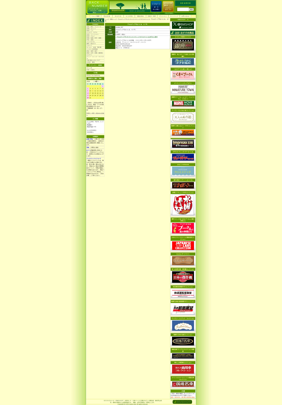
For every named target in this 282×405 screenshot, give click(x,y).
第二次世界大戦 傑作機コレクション (183, 269)
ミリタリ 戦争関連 (92, 49)
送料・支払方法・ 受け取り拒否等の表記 (183, 397)
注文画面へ (90, 132)
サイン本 (89, 68)
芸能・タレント (91, 28)
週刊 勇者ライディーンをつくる (183, 180)
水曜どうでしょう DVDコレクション (183, 192)
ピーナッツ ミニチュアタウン (183, 83)
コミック (156, 13)
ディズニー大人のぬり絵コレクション (183, 110)
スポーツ (89, 45)
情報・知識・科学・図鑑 (94, 38)
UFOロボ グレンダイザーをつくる (183, 152)
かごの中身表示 (91, 130)
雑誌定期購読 (169, 13)
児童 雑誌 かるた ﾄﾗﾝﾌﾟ (93, 60)
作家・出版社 (91, 70)
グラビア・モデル (92, 32)
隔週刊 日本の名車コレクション (183, 334)
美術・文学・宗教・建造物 (95, 53)
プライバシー (163, 16)
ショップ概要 (95, 16)
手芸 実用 (90, 40)
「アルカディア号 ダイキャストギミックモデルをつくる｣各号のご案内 (137, 37)
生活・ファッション (93, 34)
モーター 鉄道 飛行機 (94, 47)
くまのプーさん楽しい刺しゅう (183, 69)
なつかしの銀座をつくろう (183, 37)
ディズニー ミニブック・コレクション (183, 318)
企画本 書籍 (91, 62)
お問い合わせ (185, 16)
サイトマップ (174, 16)
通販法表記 (140, 16)
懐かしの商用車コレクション (183, 362)
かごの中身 (129, 16)
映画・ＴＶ (90, 30)
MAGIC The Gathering (93, 75)
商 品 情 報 (107, 16)
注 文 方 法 (118, 16)
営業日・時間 (152, 16)
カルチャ (89, 55)
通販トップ (113, 19)
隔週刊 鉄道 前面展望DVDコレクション (183, 301)
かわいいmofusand (183, 164)
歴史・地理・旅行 (92, 51)
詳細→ (101, 78)
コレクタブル (91, 41)
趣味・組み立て (91, 43)
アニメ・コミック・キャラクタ (95, 57)
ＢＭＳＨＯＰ (119, 400)
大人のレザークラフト (183, 254)
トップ (107, 19)
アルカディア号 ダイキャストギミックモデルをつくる (134, 19)
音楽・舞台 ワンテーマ (94, 27)
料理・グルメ (91, 36)
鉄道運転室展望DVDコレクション (183, 287)
